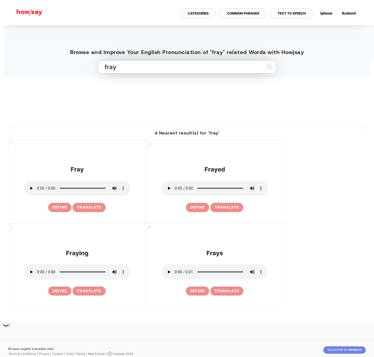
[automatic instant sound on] (350, 31)
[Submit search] (270, 67)
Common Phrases (243, 13)
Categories (198, 13)
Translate (89, 207)
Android (349, 13)
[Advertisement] (187, 99)
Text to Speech (292, 13)
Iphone (326, 13)
